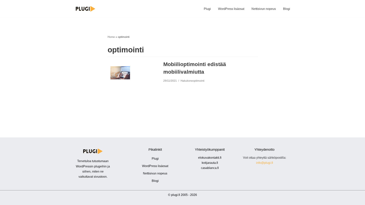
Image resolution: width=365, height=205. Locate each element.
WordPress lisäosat (231, 8)
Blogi (286, 8)
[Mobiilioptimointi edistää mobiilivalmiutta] (120, 72)
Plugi (207, 8)
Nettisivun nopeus (264, 8)
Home (111, 36)
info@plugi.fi (264, 162)
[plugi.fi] (85, 8)
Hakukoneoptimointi (192, 80)
